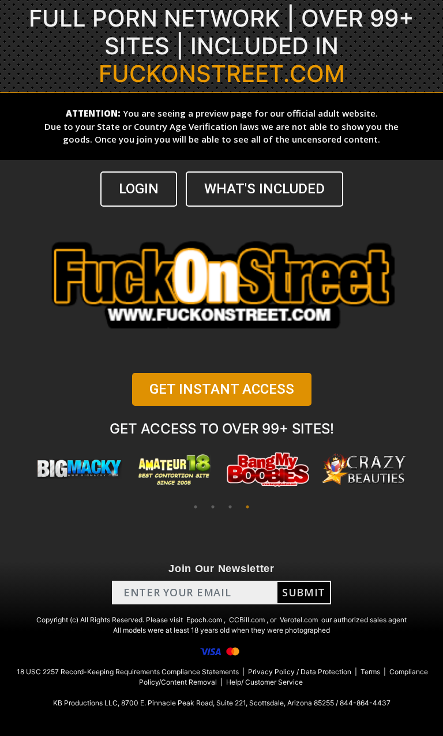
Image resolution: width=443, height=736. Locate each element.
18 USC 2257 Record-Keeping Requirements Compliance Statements (128, 671)
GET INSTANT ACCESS (221, 389)
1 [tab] (195, 507)
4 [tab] (247, 507)
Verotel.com (299, 619)
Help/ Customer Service (264, 682)
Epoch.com (204, 619)
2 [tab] (213, 507)
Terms (370, 671)
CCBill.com (247, 619)
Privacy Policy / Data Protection (299, 671)
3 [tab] (230, 507)
